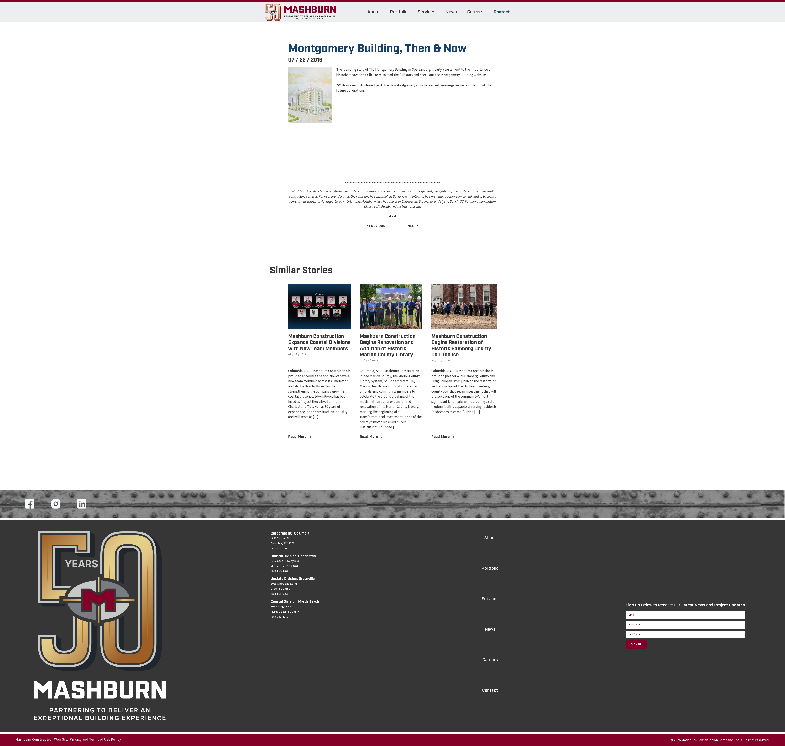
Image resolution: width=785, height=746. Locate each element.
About (373, 12)
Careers (475, 12)
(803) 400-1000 (279, 549)
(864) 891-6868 (279, 594)
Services (426, 12)
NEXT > (413, 226)
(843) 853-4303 (279, 571)
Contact (501, 12)
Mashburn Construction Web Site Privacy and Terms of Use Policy (68, 739)
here (378, 75)
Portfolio (398, 12)
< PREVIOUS (376, 226)
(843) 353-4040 (279, 617)
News (451, 12)
